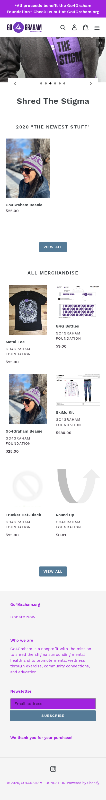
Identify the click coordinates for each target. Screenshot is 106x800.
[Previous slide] (15, 83)
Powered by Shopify (83, 783)
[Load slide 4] (55, 83)
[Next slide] (91, 83)
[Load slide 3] (50, 83)
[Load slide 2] (46, 83)
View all (53, 247)
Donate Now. (23, 616)
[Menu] (97, 27)
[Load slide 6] (64, 83)
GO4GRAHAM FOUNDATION (43, 783)
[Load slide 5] (60, 83)
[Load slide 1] (41, 83)
